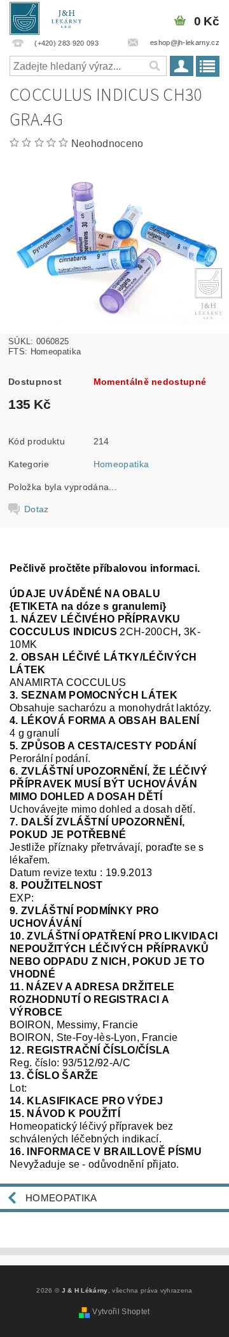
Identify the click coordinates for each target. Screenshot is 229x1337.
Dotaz (36, 509)
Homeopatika (121, 464)
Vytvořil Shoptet (120, 1311)
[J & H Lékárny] (50, 16)
